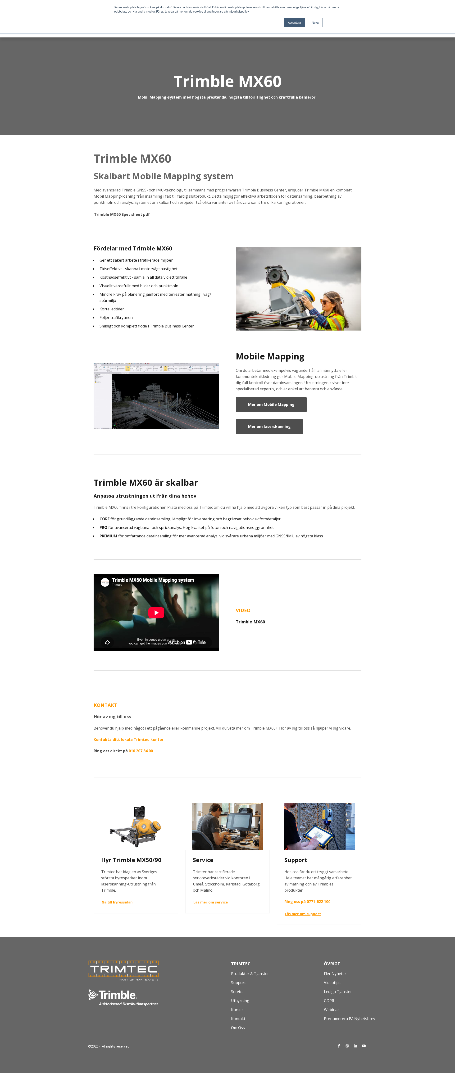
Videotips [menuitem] (332, 982)
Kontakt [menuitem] (238, 1018)
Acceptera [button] (294, 22)
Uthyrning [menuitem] (240, 1000)
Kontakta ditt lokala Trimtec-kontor (129, 739)
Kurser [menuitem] (237, 1009)
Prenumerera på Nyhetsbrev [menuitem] (349, 1018)
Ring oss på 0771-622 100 (307, 901)
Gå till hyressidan (117, 902)
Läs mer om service (210, 902)
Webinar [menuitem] (331, 1009)
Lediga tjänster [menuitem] (338, 991)
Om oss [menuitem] (238, 1027)
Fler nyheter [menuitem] (335, 973)
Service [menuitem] (237, 991)
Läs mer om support (303, 913)
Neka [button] (315, 22)
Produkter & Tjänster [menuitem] (250, 973)
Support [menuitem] (238, 982)
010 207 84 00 (141, 750)
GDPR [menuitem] (329, 1000)
